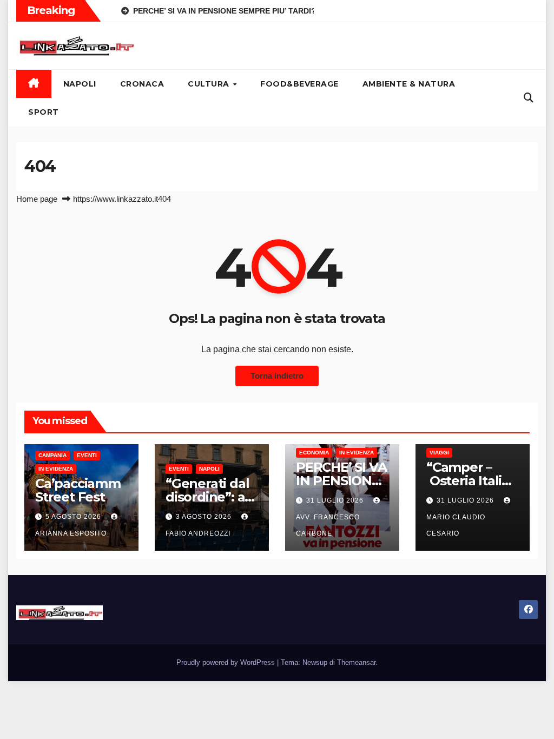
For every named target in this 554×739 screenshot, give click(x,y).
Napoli (79, 84)
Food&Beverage (299, 84)
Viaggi (439, 453)
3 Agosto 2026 (205, 516)
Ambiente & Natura (409, 84)
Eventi (87, 455)
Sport (43, 112)
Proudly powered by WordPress (226, 662)
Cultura (210, 84)
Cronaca (142, 84)
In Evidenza (55, 469)
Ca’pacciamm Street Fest (78, 490)
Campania (52, 455)
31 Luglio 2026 (336, 500)
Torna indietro (277, 375)
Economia (314, 453)
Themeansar (356, 662)
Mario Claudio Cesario (455, 525)
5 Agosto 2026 (74, 516)
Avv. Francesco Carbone (328, 525)
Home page (36, 198)
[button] (528, 98)
